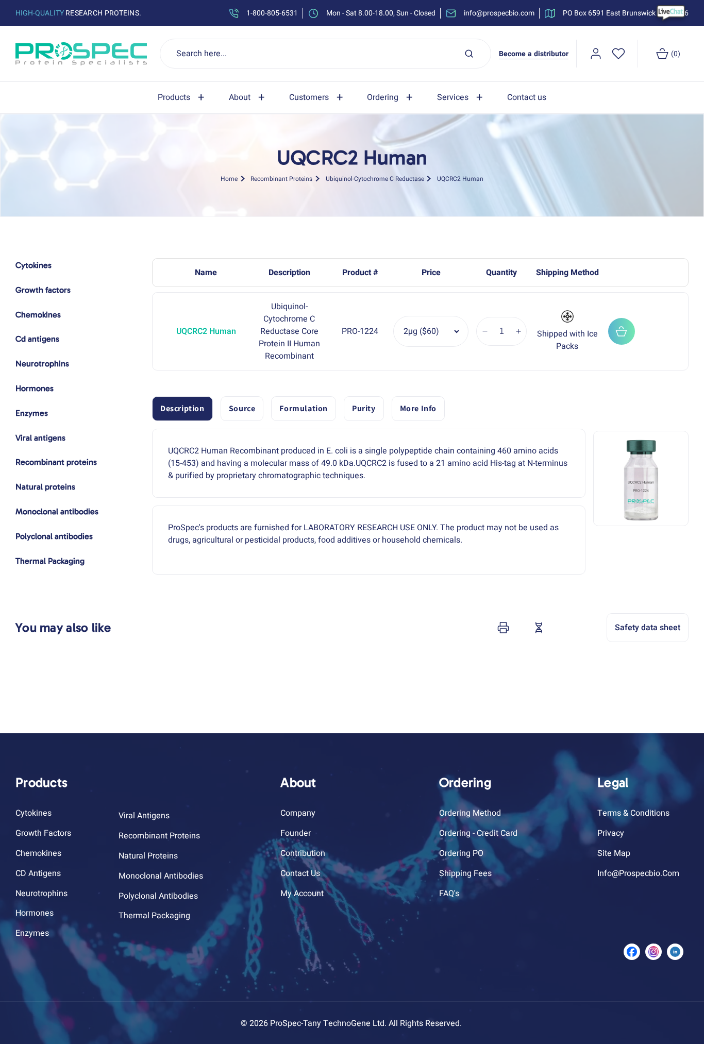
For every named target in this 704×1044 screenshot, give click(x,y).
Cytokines (33, 813)
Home (229, 178)
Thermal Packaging (154, 916)
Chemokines (38, 853)
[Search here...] (469, 54)
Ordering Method (470, 813)
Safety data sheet (647, 627)
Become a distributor (533, 53)
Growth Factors (43, 833)
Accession (564, 627)
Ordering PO (461, 853)
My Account (302, 893)
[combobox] (326, 54)
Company (297, 813)
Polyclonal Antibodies (158, 896)
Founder (295, 833)
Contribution (302, 853)
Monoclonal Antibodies (161, 876)
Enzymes (32, 933)
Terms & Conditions (633, 813)
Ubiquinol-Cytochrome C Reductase (375, 178)
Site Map (613, 853)
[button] (183, 97)
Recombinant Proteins (281, 178)
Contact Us (300, 873)
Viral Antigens (144, 816)
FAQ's (449, 893)
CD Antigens (38, 873)
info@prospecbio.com (638, 873)
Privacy (610, 833)
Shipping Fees (465, 873)
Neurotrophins (41, 893)
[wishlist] (618, 53)
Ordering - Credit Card (478, 833)
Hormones (34, 913)
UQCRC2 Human (460, 178)
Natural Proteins (148, 856)
